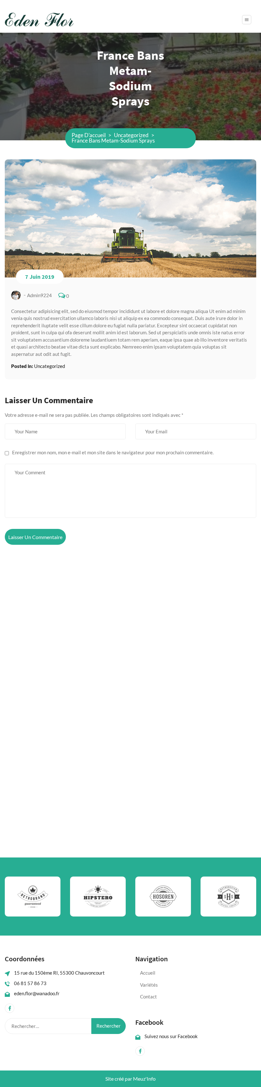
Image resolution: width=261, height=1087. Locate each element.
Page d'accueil (89, 135)
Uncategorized (131, 135)
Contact (148, 996)
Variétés (149, 985)
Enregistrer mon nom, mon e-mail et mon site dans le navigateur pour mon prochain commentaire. (113, 452)
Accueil (147, 973)
